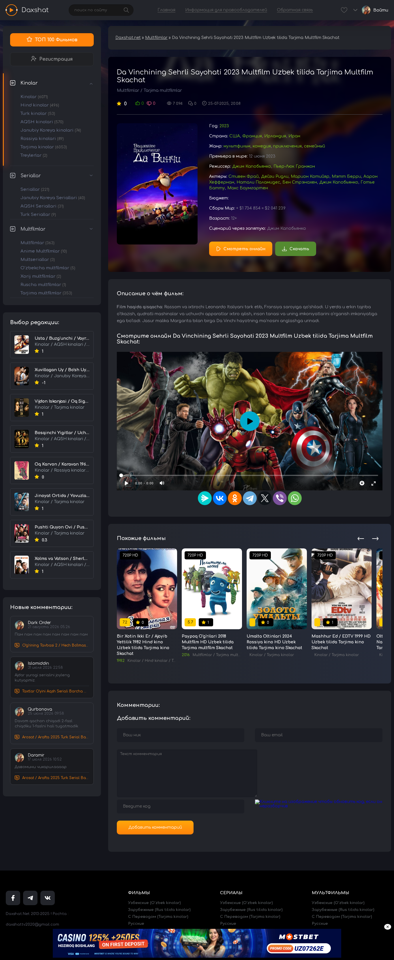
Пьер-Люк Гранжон (294, 166)
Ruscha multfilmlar (43, 284)
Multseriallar (37, 259)
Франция (252, 136)
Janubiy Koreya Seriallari (52, 197)
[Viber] (280, 498)
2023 (224, 126)
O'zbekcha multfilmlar (47, 268)
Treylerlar (33, 155)
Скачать (299, 249)
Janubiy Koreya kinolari (50, 130)
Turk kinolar (37, 113)
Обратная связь (295, 10)
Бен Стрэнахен (299, 182)
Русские (136, 924)
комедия (262, 146)
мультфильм (237, 146)
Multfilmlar (33, 229)
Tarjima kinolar (43, 147)
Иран (294, 136)
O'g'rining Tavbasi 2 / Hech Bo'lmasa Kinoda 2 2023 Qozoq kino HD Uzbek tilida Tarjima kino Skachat (55, 645)
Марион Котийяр (310, 176)
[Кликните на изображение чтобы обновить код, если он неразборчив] (318, 806)
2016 (186, 655)
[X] (265, 498)
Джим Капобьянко (251, 166)
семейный (314, 146)
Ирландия (275, 136)
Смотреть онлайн (244, 249)
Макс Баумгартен (247, 188)
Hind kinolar (39, 105)
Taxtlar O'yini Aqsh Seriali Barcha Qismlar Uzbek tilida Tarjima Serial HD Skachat (55, 691)
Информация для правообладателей (226, 10)
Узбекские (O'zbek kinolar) (154, 903)
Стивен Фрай (243, 176)
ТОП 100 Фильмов (56, 39)
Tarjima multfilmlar (46, 293)
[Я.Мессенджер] (205, 498)
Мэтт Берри (346, 176)
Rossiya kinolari (42, 138)
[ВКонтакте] (220, 498)
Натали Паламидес (258, 182)
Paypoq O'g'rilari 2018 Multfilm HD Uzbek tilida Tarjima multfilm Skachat (208, 642)
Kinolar (29, 83)
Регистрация (56, 59)
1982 (121, 661)
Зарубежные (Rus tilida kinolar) (159, 910)
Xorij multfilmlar (40, 276)
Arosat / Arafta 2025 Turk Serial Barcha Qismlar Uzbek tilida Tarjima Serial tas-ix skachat (55, 737)
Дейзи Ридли (274, 176)
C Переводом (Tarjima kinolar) (158, 917)
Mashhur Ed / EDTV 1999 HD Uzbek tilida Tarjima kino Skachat (341, 642)
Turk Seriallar (38, 214)
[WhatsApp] (295, 498)
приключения (287, 146)
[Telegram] (250, 498)
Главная (166, 10)
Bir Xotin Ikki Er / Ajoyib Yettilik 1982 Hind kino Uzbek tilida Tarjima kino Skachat (143, 645)
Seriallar (30, 175)
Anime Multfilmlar (43, 251)
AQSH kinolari (41, 121)
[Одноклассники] (235, 498)
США (234, 136)
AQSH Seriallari (42, 206)
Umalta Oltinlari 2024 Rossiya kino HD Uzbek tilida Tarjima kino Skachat (274, 642)
